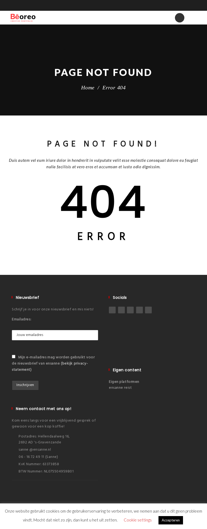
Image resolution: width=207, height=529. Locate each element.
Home (88, 87)
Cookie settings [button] (138, 519)
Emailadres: (21, 319)
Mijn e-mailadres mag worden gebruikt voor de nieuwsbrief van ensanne (53, 363)
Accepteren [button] (171, 520)
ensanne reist (120, 388)
